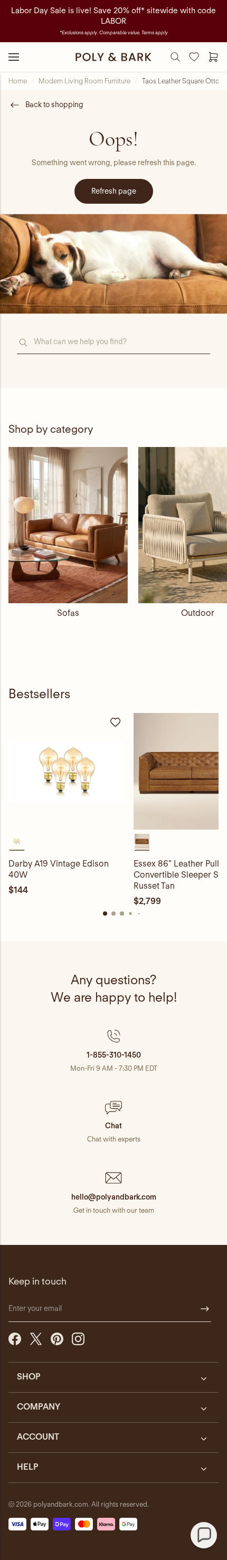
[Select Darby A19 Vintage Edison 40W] (17, 841)
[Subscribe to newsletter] (204, 1308)
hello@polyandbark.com (113, 1197)
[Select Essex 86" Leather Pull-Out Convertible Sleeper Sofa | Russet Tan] (142, 841)
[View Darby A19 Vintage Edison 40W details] (66, 771)
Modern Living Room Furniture (84, 81)
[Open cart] (213, 57)
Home (17, 81)
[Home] (113, 57)
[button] (113, 1050)
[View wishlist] (194, 57)
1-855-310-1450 (114, 1055)
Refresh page (113, 191)
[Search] (175, 57)
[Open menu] (13, 57)
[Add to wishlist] (115, 722)
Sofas (68, 613)
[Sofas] (68, 525)
